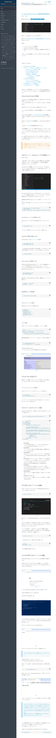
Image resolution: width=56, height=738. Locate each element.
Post (24, 729)
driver (14, 44)
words (5, 58)
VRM (4, 41)
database (11, 44)
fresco (12, 45)
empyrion (9, 45)
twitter (11, 55)
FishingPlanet (5, 37)
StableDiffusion (8, 39)
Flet (7, 37)
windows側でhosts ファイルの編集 (31, 85)
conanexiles (6, 44)
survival (7, 55)
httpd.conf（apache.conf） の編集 (33, 81)
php (1, 52)
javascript (9, 48)
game (3, 47)
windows (2, 58)
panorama (7, 51)
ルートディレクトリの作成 (31, 80)
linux (13, 48)
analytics (2, 42)
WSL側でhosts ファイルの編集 (30, 83)
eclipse (4, 45)
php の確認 (30, 77)
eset (10, 45)
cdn (14, 42)
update (5, 57)
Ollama (7, 38)
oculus (4, 51)
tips (9, 55)
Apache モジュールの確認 (33, 75)
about (9, 41)
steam (4, 55)
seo (12, 54)
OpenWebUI (13, 38)
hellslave (3, 48)
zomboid (10, 58)
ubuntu (13, 55)
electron (6, 45)
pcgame (14, 51)
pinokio (4, 52)
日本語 (46, 1)
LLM (3, 38)
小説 (14, 58)
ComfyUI (14, 35)
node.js (2, 51)
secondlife (10, 54)
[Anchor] (39, 96)
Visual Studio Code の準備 (29, 66)
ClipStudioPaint (10, 35)
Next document (26, 732)
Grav (4, 68)
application (8, 42)
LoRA (5, 38)
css (9, 44)
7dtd (5, 35)
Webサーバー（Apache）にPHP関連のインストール (34, 67)
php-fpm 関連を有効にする (31, 71)
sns (13, 54)
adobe (13, 41)
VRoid (6, 41)
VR (2, 41)
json (11, 48)
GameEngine (10, 37)
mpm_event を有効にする (31, 72)
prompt (10, 52)
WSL (31, 121)
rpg (14, 52)
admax (11, 41)
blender (11, 42)
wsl (6, 58)
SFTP (29, 125)
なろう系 (12, 58)
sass (4, 54)
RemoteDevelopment (38, 114)
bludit (13, 42)
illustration (6, 48)
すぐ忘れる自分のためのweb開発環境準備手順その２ (35, 38)
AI (7, 35)
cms (4, 44)
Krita (1, 38)
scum (7, 54)
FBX (2, 37)
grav (14, 47)
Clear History (4, 64)
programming (7, 52)
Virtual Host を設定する (28, 78)
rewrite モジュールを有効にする (32, 69)
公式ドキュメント (33, 239)
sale (2, 54)
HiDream (14, 37)
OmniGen (10, 38)
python (12, 52)
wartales (10, 57)
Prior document (46, 732)
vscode (8, 57)
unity (3, 57)
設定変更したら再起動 (30, 74)
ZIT (7, 41)
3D (3, 35)
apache (5, 42)
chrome (2, 44)
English (49, 1)
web (13, 57)
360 (2, 35)
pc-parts (11, 51)
